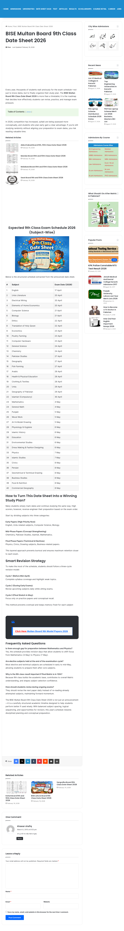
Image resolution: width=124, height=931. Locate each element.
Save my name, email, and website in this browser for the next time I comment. (38, 912)
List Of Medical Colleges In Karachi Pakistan (94, 82)
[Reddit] (45, 761)
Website (46, 902)
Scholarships (84, 9)
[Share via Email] (51, 761)
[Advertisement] (42, 70)
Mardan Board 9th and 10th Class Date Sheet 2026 (43, 156)
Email (8, 902)
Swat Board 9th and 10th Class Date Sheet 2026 (42, 177)
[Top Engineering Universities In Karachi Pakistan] (111, 75)
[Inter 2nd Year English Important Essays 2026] (95, 322)
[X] (22, 761)
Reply (20, 838)
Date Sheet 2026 (43, 9)
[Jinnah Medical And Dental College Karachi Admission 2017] (95, 280)
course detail (100, 9)
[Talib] (2, 9)
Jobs (119, 9)
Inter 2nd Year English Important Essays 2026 (109, 323)
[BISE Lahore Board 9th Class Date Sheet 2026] (42, 787)
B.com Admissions (96, 170)
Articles (63, 9)
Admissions (15, 9)
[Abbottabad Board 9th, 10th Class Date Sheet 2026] (12, 147)
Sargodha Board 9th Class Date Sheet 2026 (67, 783)
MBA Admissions (111, 159)
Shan (9, 47)
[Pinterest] (39, 761)
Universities (28, 9)
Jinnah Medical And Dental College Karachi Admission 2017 (110, 281)
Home (6, 9)
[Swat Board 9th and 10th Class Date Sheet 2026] (12, 180)
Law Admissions (95, 164)
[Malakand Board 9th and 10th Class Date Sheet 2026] (12, 169)
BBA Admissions (95, 159)
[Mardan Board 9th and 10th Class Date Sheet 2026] (12, 158)
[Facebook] (16, 761)
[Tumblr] (33, 761)
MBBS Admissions (95, 155)
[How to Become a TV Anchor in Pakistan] (95, 310)
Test (55, 9)
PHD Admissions (111, 176)
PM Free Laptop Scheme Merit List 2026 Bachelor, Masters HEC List (111, 115)
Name (8, 891)
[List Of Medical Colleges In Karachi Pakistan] (95, 73)
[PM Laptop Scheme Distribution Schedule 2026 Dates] (95, 102)
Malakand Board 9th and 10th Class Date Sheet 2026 (44, 167)
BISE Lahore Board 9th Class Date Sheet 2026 (41, 797)
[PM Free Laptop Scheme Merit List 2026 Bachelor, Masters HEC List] (111, 102)
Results (73, 9)
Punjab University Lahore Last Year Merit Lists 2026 (110, 295)
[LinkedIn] (27, 761)
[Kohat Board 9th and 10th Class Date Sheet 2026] (16, 787)
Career (111, 9)
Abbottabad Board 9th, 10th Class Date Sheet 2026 (43, 145)
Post (15, 26)
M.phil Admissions (96, 176)
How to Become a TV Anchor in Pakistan (110, 309)
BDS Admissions (111, 155)
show (29, 112)
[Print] (56, 761)
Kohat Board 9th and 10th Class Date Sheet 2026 (15, 798)
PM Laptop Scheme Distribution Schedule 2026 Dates (94, 114)
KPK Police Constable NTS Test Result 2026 (102, 267)
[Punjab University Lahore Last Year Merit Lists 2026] (95, 294)
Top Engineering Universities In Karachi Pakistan (110, 86)
